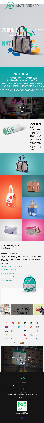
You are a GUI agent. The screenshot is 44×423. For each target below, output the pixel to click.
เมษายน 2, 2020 (20, 305)
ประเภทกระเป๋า (22, 386)
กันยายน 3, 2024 (40, 307)
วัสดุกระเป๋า (29, 386)
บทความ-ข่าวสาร (19, 389)
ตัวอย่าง (35, 386)
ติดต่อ (26, 389)
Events (24, 305)
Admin (5, 305)
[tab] (22, 251)
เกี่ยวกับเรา (14, 386)
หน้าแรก (8, 386)
